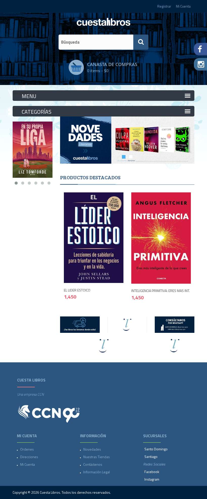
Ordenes (27, 449)
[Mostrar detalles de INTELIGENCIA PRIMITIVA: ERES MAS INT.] (161, 237)
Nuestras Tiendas (96, 456)
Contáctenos (92, 464)
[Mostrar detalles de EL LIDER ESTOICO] (94, 237)
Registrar (164, 6)
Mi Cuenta (183, 6)
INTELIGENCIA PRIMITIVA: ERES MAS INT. (160, 290)
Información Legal (96, 472)
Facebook (151, 471)
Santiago (151, 456)
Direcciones (29, 456)
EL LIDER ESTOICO (77, 290)
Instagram (151, 479)
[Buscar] (140, 42)
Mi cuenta (27, 464)
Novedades (92, 449)
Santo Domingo (156, 449)
